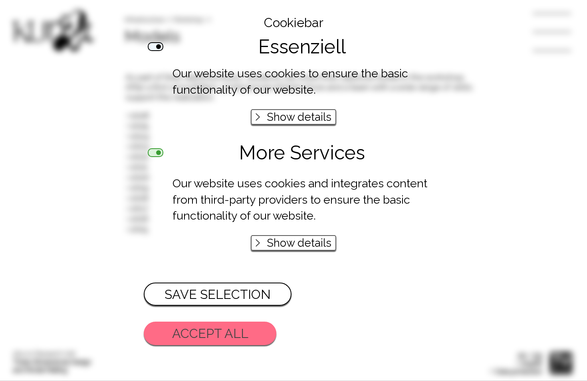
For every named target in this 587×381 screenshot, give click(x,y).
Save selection (218, 294)
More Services (302, 155)
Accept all (210, 333)
